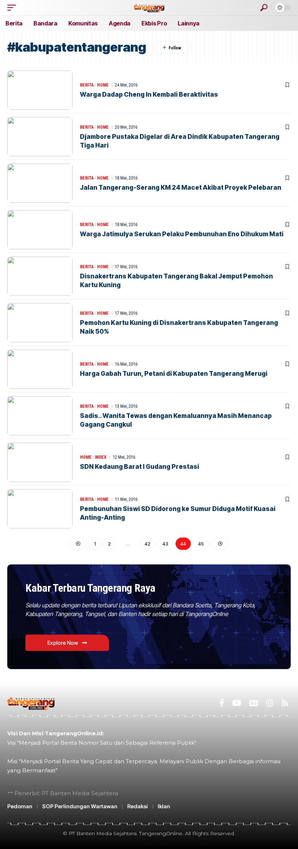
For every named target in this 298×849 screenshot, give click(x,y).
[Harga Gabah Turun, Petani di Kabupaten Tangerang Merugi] (40, 369)
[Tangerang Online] (149, 7)
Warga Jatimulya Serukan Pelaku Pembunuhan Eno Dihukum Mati (181, 234)
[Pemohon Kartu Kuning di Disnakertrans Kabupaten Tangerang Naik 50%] (40, 322)
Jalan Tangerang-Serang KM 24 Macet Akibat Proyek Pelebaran (180, 187)
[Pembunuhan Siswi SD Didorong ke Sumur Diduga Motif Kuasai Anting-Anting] (40, 508)
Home (103, 85)
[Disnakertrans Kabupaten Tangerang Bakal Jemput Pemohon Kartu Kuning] (40, 276)
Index (100, 457)
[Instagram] (269, 703)
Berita (87, 85)
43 (165, 544)
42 (147, 544)
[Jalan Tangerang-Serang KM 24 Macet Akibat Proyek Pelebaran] (40, 183)
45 (201, 544)
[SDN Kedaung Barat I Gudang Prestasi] (40, 462)
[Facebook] (221, 703)
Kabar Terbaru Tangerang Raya (90, 588)
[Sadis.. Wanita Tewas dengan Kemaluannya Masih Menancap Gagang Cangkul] (40, 415)
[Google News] (253, 703)
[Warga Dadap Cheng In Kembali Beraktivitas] (40, 90)
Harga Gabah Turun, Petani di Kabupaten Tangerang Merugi (173, 373)
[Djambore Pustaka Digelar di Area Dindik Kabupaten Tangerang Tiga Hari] (40, 136)
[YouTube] (236, 703)
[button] (13, 8)
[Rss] (285, 703)
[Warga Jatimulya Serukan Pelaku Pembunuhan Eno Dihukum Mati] (40, 229)
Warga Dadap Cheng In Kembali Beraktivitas (149, 94)
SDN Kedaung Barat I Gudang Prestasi (139, 466)
